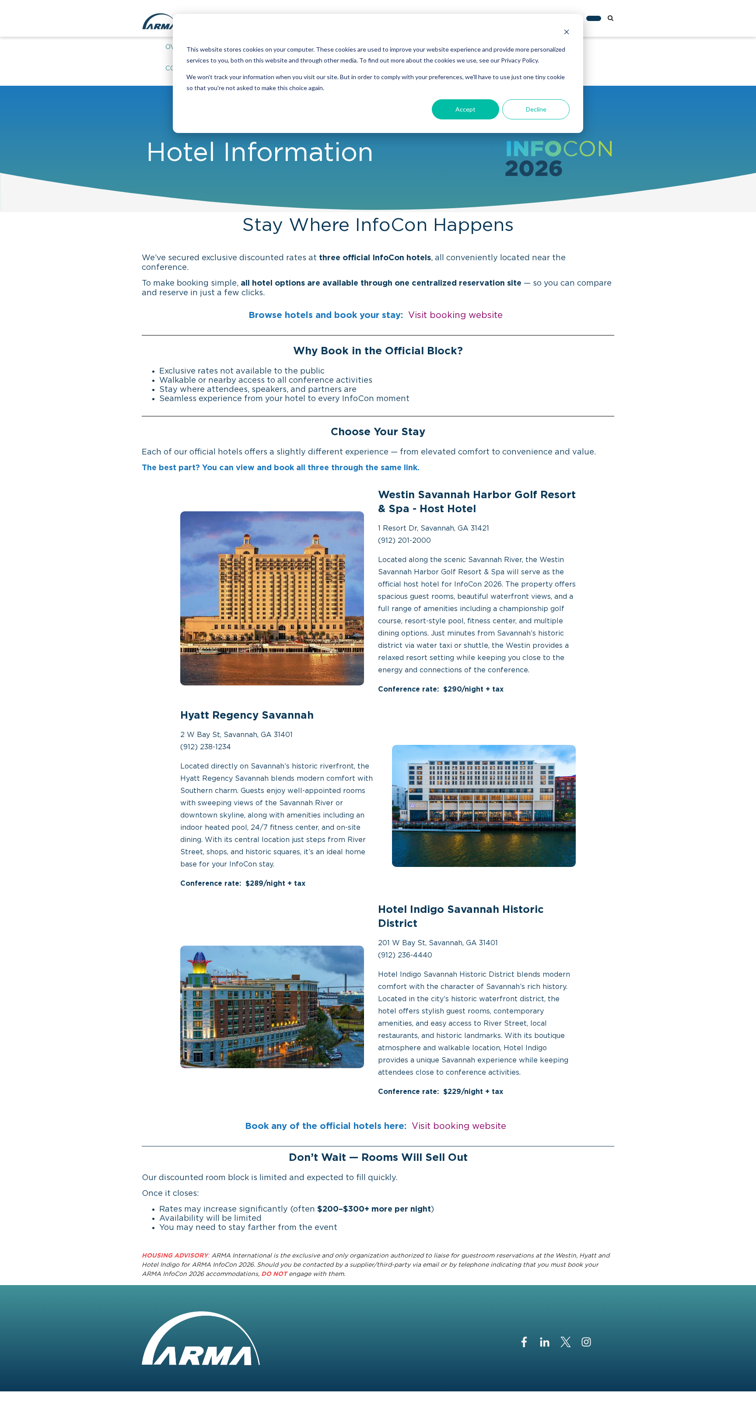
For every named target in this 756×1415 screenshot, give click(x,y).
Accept (465, 109)
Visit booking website (455, 315)
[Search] (610, 18)
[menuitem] (593, 18)
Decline (536, 109)
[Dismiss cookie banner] (567, 33)
